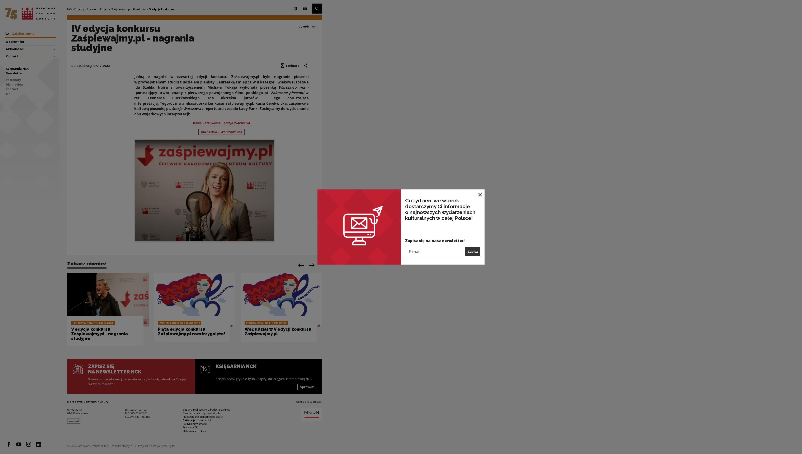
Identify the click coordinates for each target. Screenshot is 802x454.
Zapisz (473, 251)
